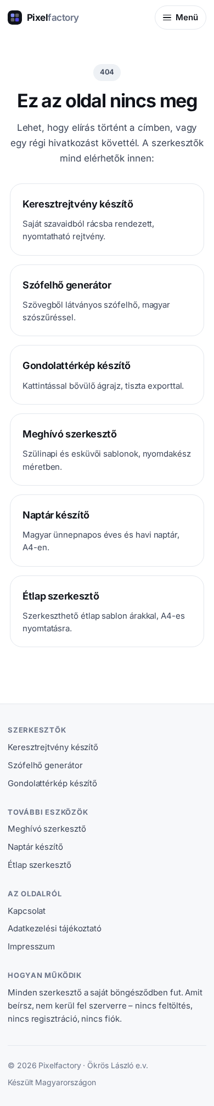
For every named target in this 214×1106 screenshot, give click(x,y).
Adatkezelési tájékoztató (55, 928)
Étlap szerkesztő (39, 865)
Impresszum (31, 946)
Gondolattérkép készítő (52, 783)
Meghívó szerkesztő (47, 828)
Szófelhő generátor (45, 765)
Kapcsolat (27, 911)
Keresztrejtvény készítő (53, 747)
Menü (187, 17)
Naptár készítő (35, 847)
